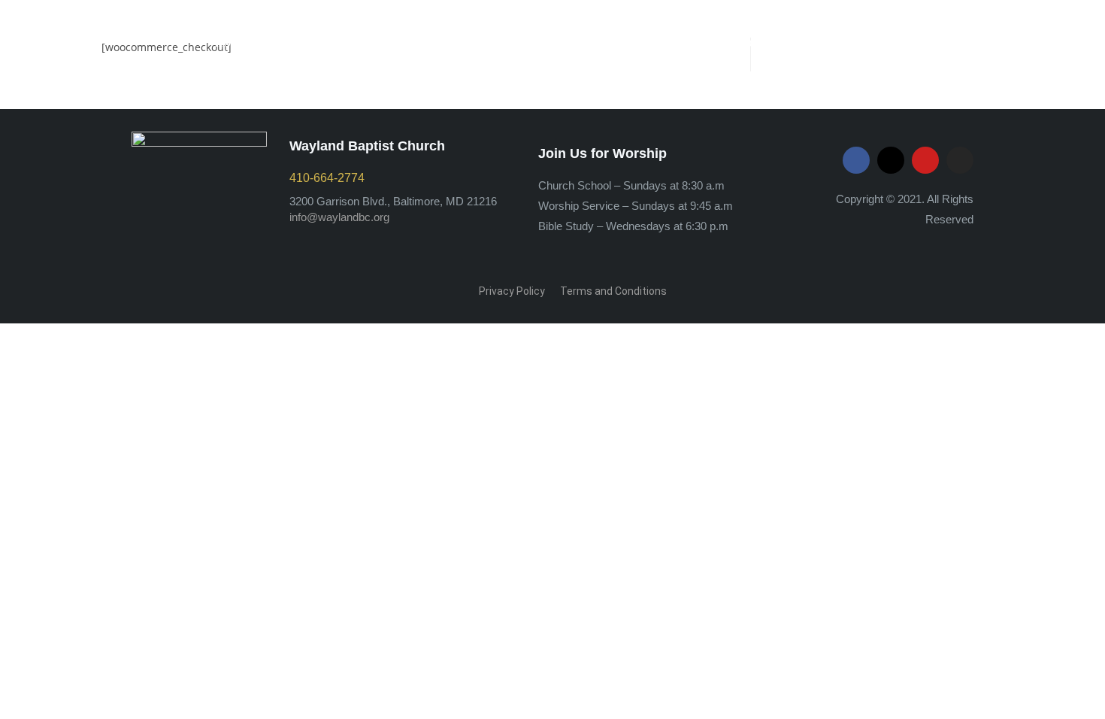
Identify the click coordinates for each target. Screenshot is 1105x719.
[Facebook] (856, 160)
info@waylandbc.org (339, 217)
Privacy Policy (512, 291)
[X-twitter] (890, 160)
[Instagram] (959, 160)
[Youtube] (925, 160)
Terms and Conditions (613, 291)
